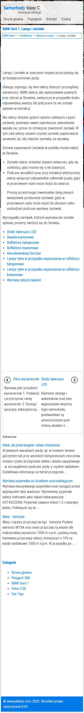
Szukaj (66, 19)
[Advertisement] (42, 53)
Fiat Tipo (17, 594)
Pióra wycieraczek (26, 379)
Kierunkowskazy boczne (24, 253)
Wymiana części (45, 35)
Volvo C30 (18, 589)
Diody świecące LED (21, 232)
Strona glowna (13, 19)
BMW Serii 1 (10, 35)
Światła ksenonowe (20, 237)
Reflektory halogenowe (23, 242)
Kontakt (51, 19)
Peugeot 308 (20, 578)
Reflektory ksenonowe (22, 248)
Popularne (35, 19)
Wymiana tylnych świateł (24, 280)
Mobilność (26, 35)
